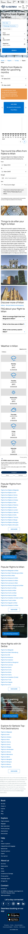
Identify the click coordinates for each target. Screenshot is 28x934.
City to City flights (18, 925)
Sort (2, 181)
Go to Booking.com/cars (11, 634)
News (2, 868)
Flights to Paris (5, 739)
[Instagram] (13, 904)
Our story (3, 863)
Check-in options (5, 843)
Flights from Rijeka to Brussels (9, 525)
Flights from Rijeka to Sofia (8, 515)
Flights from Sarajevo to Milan (9, 605)
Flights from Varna (6, 675)
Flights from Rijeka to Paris (8, 502)
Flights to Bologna (6, 762)
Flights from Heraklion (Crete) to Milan (12, 598)
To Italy (17, 60)
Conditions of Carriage (7, 873)
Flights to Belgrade (6, 732)
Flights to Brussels (6, 767)
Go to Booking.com (9, 557)
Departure (5, 43)
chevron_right (26, 107)
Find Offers (14, 110)
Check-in (3, 806)
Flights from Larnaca (7, 665)
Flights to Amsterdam (7, 749)
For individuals (3, 2)
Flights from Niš (5, 655)
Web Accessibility (5, 895)
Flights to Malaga (6, 747)
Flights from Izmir (6, 685)
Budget (3, 175)
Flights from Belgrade (7, 650)
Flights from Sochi (6, 667)
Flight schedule (5, 821)
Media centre (4, 866)
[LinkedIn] (23, 904)
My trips (23, 6)
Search (14, 50)
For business (9, 2)
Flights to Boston (6, 764)
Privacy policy (4, 876)
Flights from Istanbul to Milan (9, 580)
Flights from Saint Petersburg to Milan (12, 573)
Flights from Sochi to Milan (8, 588)
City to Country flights (7, 927)
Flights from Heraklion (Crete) (9, 677)
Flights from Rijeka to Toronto (9, 517)
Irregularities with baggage (8, 846)
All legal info (4, 881)
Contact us (4, 888)
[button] (10, 26)
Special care (4, 848)
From (4, 33)
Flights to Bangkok (6, 759)
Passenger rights (5, 878)
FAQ (2, 841)
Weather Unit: (23, 349)
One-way (5, 23)
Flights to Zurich (5, 744)
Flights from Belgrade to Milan (9, 570)
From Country (22, 927)
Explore (3, 808)
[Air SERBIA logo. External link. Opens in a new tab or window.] (2, 458)
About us (14, 2)
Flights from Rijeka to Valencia (9, 512)
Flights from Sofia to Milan (8, 590)
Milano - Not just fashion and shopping (12, 305)
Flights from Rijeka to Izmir (8, 492)
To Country (6, 925)
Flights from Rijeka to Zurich (9, 497)
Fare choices (4, 833)
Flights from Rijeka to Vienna (9, 495)
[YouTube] (18, 904)
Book (20, 6)
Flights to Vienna (6, 742)
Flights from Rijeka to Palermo (9, 505)
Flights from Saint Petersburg (9, 652)
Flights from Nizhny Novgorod (9, 662)
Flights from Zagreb (6, 682)
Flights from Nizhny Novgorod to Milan (12, 585)
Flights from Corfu (6, 670)
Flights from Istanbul (7, 660)
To (3, 38)
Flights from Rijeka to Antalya (9, 500)
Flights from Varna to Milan (8, 595)
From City (16, 927)
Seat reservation (5, 826)
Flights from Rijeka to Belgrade (10, 490)
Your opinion (4, 856)
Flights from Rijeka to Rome (9, 507)
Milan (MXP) (6, 40)
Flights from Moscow (7, 657)
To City (11, 925)
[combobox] (14, 79)
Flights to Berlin (5, 757)
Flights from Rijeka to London (9, 510)
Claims (3, 853)
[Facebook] (3, 904)
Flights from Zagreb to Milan (9, 603)
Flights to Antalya (6, 737)
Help (2, 811)
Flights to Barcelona (7, 754)
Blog (2, 813)
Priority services (5, 828)
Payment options (5, 851)
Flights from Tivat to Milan (8, 600)
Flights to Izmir (5, 734)
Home (2, 60)
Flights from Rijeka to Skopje (9, 520)
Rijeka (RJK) (6, 34)
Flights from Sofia (6, 672)
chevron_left (2, 107)
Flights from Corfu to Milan (9, 593)
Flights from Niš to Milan (8, 575)
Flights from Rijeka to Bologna (9, 522)
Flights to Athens (6, 752)
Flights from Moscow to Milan (9, 578)
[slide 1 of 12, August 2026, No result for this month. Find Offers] (14, 107)
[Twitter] (8, 904)
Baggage (3, 823)
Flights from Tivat (6, 680)
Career (2, 871)
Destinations (4, 831)
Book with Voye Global (10, 716)
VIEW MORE (14, 529)
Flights (9, 60)
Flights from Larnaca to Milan (9, 583)
